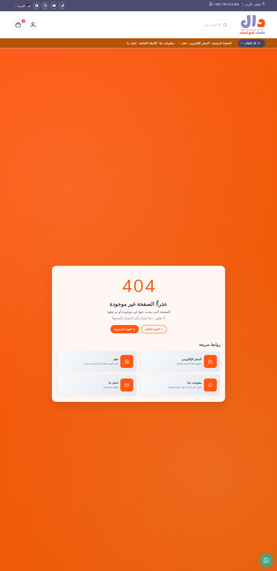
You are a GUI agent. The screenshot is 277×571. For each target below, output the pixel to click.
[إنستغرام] (45, 5)
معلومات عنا (166, 43)
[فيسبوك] (36, 5)
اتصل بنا (132, 43)
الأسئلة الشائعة (148, 43)
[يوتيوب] (53, 5)
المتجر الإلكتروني (199, 43)
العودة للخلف (152, 329)
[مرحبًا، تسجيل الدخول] (32, 25)
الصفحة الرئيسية (222, 43)
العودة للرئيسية (123, 329)
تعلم (184, 43)
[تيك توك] (62, 5)
